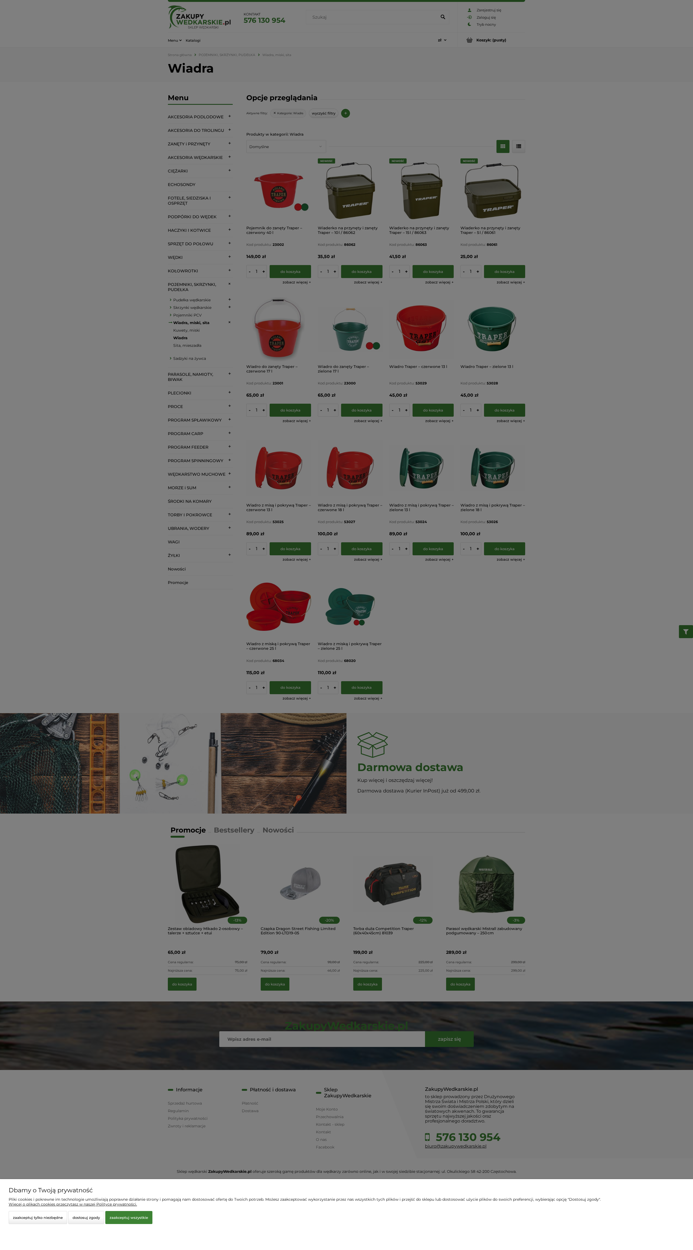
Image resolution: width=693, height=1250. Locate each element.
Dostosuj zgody (86, 1217)
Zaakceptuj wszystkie (129, 1217)
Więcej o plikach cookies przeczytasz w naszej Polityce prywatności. (73, 1204)
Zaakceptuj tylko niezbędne (38, 1217)
